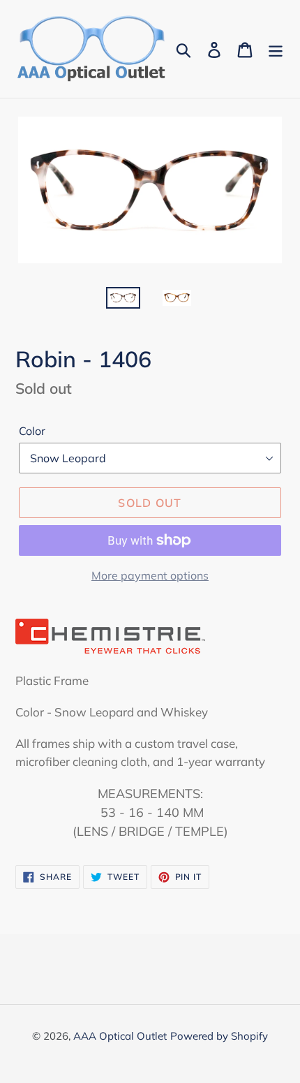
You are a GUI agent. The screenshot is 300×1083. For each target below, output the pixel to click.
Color (32, 431)
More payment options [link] (150, 575)
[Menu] (275, 48)
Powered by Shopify (219, 1036)
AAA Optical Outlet (120, 1036)
